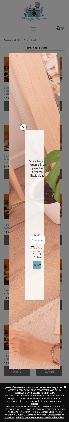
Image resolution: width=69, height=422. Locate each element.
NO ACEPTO (19, 414)
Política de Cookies (37, 256)
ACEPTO (9, 414)
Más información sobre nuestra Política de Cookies (40, 417)
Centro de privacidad (37, 414)
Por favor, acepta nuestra (37, 253)
